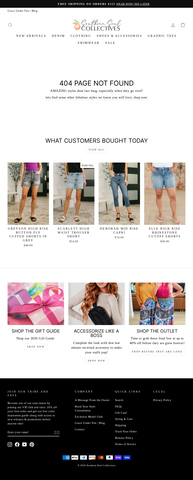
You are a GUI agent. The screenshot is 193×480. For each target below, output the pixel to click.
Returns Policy (124, 437)
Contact (79, 429)
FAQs (118, 406)
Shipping (120, 425)
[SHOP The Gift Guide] (36, 304)
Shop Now (36, 346)
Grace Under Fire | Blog (23, 10)
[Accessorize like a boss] (96, 304)
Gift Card (121, 412)
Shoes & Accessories (119, 35)
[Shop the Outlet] (157, 304)
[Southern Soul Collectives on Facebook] (17, 444)
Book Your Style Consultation (85, 408)
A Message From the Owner (92, 400)
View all (97, 149)
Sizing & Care (124, 418)
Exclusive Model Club (89, 416)
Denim (58, 35)
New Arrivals (31, 35)
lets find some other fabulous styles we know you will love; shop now (96, 97)
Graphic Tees (162, 35)
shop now (96, 360)
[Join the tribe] (56, 432)
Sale (110, 42)
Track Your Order (126, 431)
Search (119, 400)
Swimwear (89, 42)
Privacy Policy (162, 400)
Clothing (80, 35)
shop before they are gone (157, 351)
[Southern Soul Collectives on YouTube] (24, 444)
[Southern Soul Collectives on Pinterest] (32, 444)
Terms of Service (125, 444)
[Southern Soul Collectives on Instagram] (10, 444)
